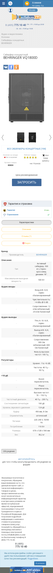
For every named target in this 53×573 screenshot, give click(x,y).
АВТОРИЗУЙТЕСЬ (26, 459)
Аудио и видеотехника (12, 34)
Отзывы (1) (27, 236)
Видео (27, 243)
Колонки (5, 37)
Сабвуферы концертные (12, 40)
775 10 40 (15, 25)
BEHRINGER (6, 43)
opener (3, 3)
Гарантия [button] (11, 210)
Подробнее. (32, 558)
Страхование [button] (12, 215)
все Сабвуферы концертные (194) (26, 149)
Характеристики (26, 222)
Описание (26, 229)
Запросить (26, 182)
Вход (10, 10)
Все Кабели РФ (26, 17)
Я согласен (40, 563)
